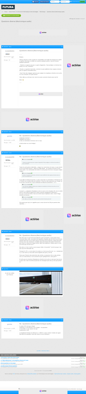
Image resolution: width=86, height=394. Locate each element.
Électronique (42, 11)
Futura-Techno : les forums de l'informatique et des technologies (23, 11)
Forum (6, 11)
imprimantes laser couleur (60, 373)
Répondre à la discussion (11, 15)
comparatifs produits (31, 373)
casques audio (70, 373)
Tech (14, 373)
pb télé (38, 350)
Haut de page (79, 389)
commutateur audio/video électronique (10, 357)
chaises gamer (77, 373)
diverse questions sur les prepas (8, 363)
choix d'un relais (45, 350)
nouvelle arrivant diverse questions (9, 366)
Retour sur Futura (44, 1)
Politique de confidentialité (70, 389)
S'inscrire (35, 1)
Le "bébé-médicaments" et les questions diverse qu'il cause (14, 360)
